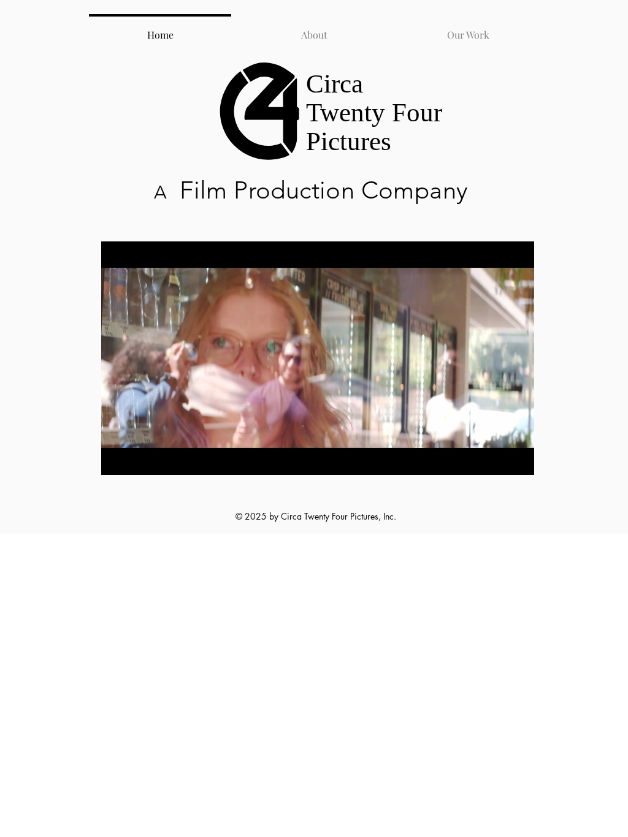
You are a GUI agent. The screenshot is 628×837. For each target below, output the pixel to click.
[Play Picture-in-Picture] (497, 458)
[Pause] (117, 458)
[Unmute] (138, 458)
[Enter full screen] (518, 458)
